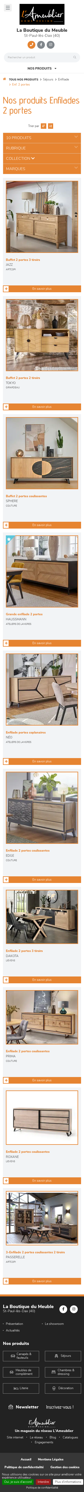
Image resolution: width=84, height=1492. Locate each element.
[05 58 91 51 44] (31, 45)
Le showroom (54, 1323)
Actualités (13, 1330)
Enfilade (63, 79)
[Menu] (8, 7)
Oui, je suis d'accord (18, 1481)
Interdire (43, 1481)
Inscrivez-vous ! (59, 1407)
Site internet (15, 1437)
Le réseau (36, 1437)
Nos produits (40, 68)
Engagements (44, 1442)
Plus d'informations (68, 1481)
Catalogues (70, 1437)
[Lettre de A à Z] (50, 126)
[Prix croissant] (43, 126)
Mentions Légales (50, 1459)
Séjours (48, 79)
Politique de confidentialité (24, 1467)
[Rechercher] (75, 57)
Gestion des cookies (65, 1467)
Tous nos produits (23, 79)
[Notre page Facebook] (41, 45)
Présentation (14, 1323)
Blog (53, 1437)
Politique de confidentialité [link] (42, 1487)
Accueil (26, 1459)
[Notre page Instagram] (51, 45)
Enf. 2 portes (21, 84)
